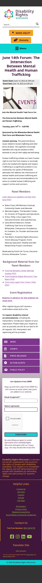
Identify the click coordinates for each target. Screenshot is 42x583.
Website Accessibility (21, 512)
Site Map (21, 500)
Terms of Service (7, 556)
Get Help (21, 492)
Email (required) (12, 397)
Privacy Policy (21, 509)
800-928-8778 (29, 528)
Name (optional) (11, 406)
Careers (21, 495)
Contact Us (21, 489)
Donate (21, 498)
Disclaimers (21, 506)
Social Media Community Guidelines (21, 515)
